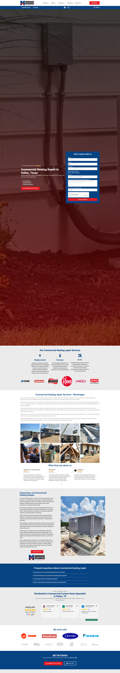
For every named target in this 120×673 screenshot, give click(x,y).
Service (70, 174)
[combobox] (69, 164)
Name (69, 157)
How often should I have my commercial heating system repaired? (50, 575)
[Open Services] (48, 3)
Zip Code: (70, 166)
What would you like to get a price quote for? (79, 179)
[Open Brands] (55, 3)
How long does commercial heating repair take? (46, 579)
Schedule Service (26, 7)
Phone (69, 162)
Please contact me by (73, 171)
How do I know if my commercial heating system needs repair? (49, 572)
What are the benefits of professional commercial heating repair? (50, 582)
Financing (35, 7)
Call (74, 173)
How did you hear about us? (75, 188)
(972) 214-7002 (73, 657)
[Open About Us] (64, 3)
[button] (21, 475)
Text (70, 173)
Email (78, 173)
